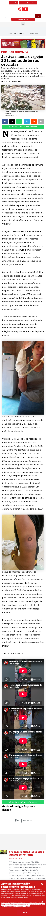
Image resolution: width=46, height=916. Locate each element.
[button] (42, 884)
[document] (23, 458)
